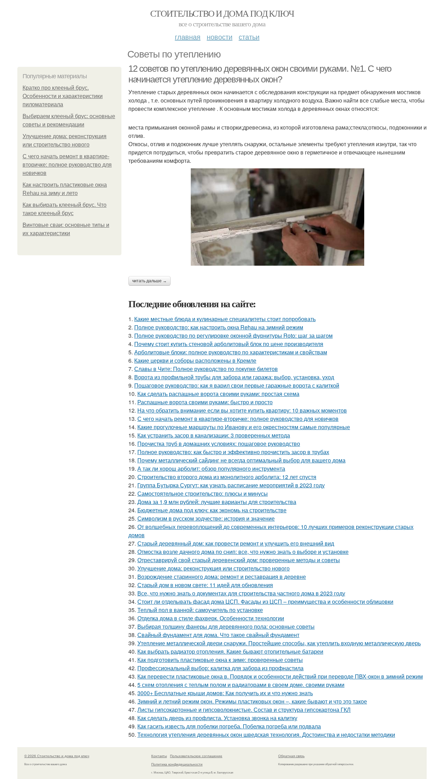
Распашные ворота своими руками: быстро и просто (205, 402)
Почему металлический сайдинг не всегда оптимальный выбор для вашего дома (241, 460)
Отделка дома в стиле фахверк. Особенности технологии (210, 618)
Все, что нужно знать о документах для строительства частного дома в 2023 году (241, 593)
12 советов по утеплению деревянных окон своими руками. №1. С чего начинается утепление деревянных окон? (259, 74)
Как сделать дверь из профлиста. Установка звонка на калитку (217, 718)
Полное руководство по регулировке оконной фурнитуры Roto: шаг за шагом (233, 335)
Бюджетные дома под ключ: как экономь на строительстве (212, 510)
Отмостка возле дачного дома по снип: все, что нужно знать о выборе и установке (243, 552)
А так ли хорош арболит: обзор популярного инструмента (211, 468)
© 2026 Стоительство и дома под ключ (56, 755)
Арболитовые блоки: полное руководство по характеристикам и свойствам (230, 352)
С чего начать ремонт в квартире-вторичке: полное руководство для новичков (67, 164)
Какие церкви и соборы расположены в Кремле (195, 360)
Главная (187, 37)
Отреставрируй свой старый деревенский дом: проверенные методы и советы (238, 560)
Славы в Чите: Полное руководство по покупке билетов (206, 369)
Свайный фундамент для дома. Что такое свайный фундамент (218, 635)
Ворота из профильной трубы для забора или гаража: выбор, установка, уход (234, 377)
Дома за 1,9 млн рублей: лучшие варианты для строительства (216, 502)
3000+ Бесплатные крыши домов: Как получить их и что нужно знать (225, 693)
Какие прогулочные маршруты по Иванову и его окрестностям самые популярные (243, 427)
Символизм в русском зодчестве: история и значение (206, 518)
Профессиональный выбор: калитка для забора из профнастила (220, 668)
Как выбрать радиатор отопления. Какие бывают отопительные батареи (230, 651)
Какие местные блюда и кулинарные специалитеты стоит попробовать (225, 319)
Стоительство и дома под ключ (222, 13)
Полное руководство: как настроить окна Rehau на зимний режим (218, 327)
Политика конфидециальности (177, 764)
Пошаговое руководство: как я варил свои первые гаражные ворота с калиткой (236, 385)
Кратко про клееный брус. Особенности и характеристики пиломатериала (63, 96)
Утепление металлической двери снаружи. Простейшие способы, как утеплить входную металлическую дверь (279, 643)
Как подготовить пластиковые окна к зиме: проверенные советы (220, 660)
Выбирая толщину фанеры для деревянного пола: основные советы (226, 626)
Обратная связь (291, 755)
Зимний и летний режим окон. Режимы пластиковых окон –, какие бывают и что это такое (252, 701)
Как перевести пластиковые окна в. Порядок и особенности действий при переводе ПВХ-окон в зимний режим (280, 676)
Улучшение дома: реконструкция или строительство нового (213, 568)
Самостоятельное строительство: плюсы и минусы (202, 493)
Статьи (249, 37)
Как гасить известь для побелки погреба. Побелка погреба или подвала (229, 726)
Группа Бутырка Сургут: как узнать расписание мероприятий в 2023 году (231, 485)
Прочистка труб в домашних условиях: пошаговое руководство (218, 444)
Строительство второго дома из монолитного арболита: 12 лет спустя (226, 477)
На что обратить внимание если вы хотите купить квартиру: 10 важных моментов (242, 410)
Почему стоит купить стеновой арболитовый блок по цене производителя (228, 344)
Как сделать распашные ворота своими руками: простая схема (218, 394)
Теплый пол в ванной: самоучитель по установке (200, 610)
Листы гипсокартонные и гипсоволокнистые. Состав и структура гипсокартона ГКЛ (244, 710)
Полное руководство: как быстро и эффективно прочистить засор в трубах (233, 452)
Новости (219, 37)
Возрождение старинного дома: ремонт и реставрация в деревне (221, 577)
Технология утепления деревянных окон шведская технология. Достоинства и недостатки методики (266, 734)
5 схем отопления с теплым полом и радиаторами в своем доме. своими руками (240, 685)
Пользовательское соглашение (196, 755)
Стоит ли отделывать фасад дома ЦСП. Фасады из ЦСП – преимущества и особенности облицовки (265, 601)
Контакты (159, 755)
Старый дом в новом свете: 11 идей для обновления (205, 585)
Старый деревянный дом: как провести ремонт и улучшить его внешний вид (235, 543)
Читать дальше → (149, 280)
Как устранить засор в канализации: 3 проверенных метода (213, 435)
